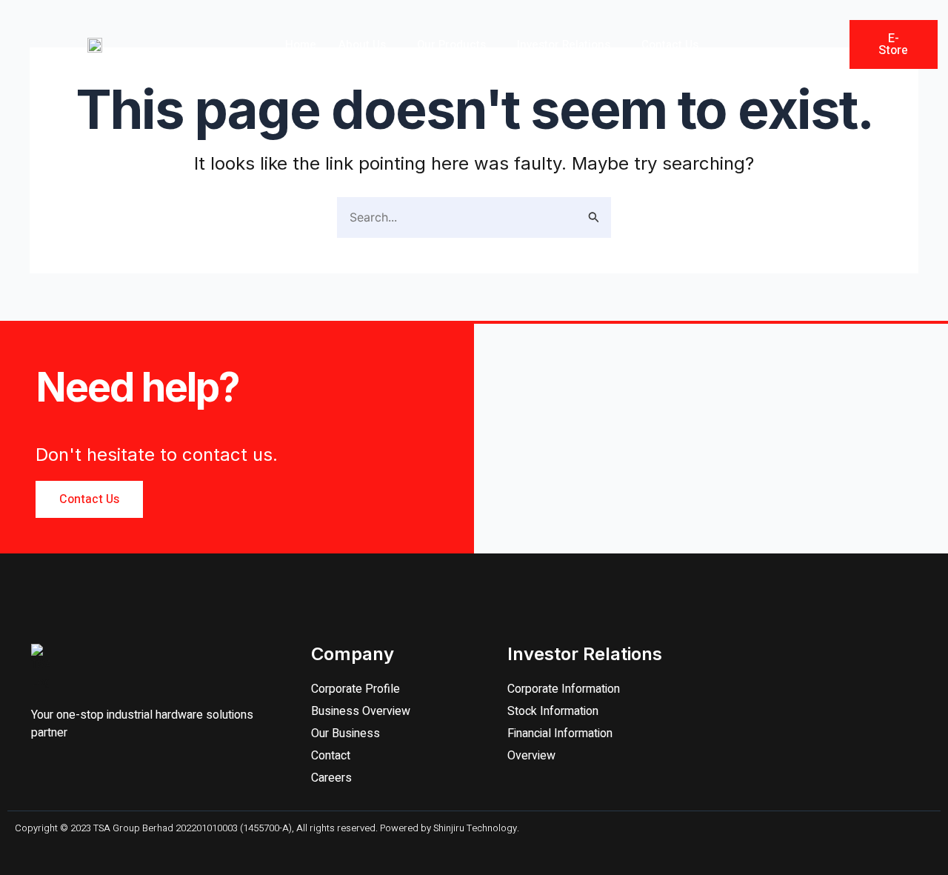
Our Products (451, 44)
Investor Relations (563, 44)
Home (300, 44)
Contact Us (669, 44)
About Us (362, 44)
